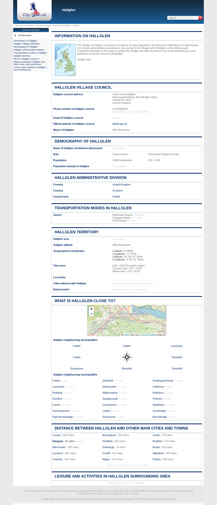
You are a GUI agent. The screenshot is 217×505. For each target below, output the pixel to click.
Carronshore (109, 404)
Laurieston (177, 346)
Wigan (106, 459)
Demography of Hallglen (83, 141)
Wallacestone (110, 392)
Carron (56, 404)
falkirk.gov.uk (119, 124)
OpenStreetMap (148, 334)
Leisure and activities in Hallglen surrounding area (112, 476)
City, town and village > (26, 25)
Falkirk (116, 196)
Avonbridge (159, 410)
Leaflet (126, 334)
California (158, 386)
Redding (57, 392)
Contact (77, 499)
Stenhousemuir (61, 410)
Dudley (157, 459)
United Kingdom (121, 184)
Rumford (57, 398)
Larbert (106, 410)
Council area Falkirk (61, 25)
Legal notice (49, 499)
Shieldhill (177, 357)
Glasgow (57, 441)
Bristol (156, 447)
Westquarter (109, 386)
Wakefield (158, 453)
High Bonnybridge (62, 417)
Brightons (158, 392)
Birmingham (109, 435)
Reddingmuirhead (163, 380)
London (56, 435)
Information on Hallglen (82, 36)
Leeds (156, 435)
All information (24, 35)
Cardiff (106, 453)
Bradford (157, 441)
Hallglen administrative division (90, 177)
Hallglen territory (76, 232)
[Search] (200, 18)
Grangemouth (110, 398)
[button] (91, 309)
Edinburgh (108, 447)
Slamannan (76, 368)
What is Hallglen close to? (85, 301)
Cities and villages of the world (101, 499)
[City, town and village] (34, 16)
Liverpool (57, 453)
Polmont (157, 398)
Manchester (59, 447)
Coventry (57, 459)
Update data (84, 59)
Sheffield (107, 441)
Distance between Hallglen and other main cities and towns (121, 428)
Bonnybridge (160, 417)
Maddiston (158, 404)
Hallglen (68, 10)
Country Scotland (43, 25)
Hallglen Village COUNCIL (83, 87)
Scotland (117, 190)
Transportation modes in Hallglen (93, 208)
